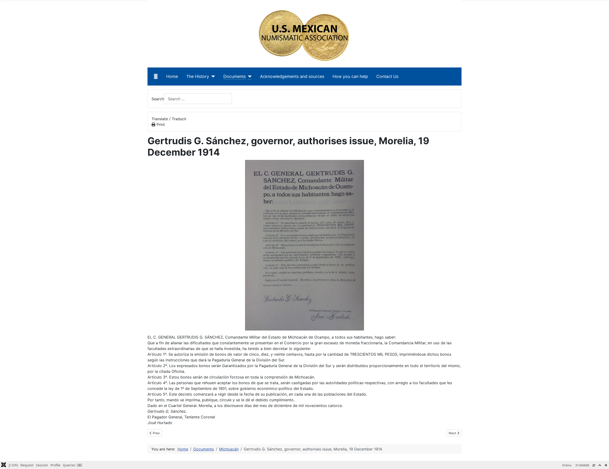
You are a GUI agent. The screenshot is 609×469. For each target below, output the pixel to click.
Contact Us (387, 76)
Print (160, 124)
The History (197, 76)
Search (158, 98)
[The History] (212, 76)
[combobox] (198, 98)
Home (172, 76)
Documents (234, 76)
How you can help (350, 76)
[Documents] (249, 76)
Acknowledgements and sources (292, 76)
